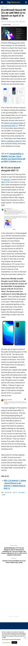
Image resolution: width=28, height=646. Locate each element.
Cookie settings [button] (6, 642)
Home (2, 7)
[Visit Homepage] (14, 2)
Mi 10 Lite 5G (8, 492)
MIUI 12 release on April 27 (11, 141)
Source (14, 229)
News (6, 7)
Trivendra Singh (6, 24)
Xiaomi (14, 43)
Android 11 (7, 179)
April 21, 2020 (16, 24)
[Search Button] (26, 2)
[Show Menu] (2, 2)
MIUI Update (22, 492)
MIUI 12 (4, 182)
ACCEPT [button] (14, 642)
